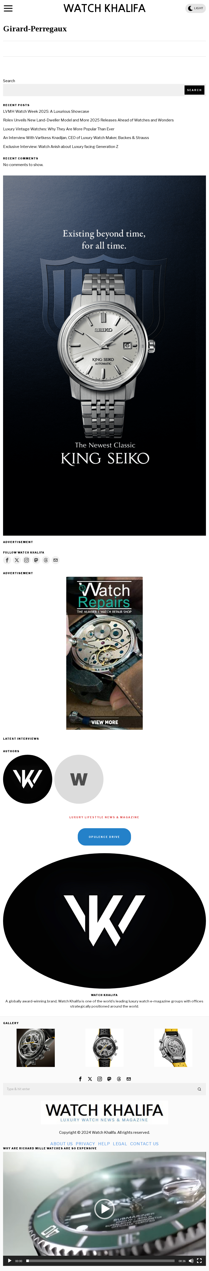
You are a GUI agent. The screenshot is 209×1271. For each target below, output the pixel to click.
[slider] (100, 1261)
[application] (104, 1209)
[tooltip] (7, 560)
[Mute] (191, 1260)
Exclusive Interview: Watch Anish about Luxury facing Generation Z (60, 146)
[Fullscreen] (199, 1260)
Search (9, 81)
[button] (200, 1089)
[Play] (9, 1260)
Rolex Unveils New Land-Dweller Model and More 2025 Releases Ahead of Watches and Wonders (88, 120)
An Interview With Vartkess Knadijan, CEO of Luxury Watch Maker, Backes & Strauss (76, 137)
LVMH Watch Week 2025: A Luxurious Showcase (46, 111)
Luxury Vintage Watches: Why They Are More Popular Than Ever (58, 129)
